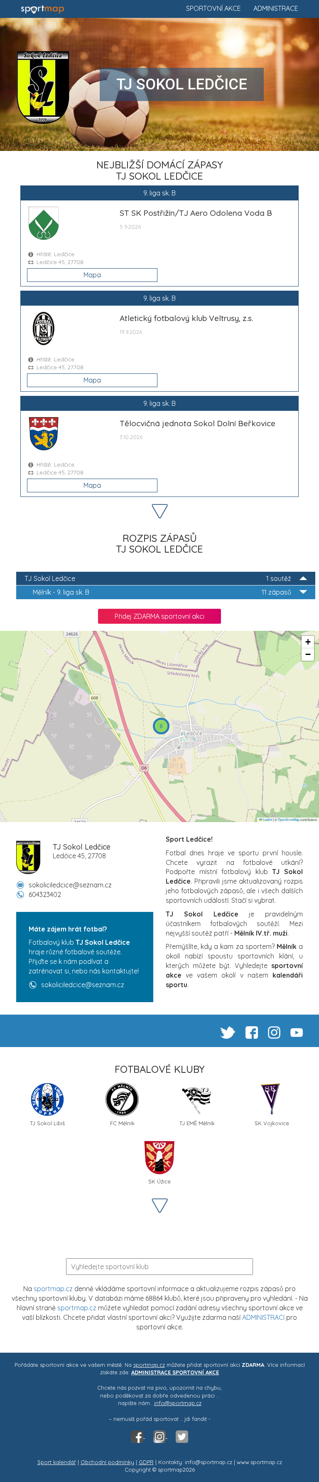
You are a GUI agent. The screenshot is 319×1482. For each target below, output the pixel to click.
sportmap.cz (53, 1288)
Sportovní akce (213, 8)
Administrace (275, 8)
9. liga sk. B (162, 592)
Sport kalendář (56, 1462)
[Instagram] (160, 1436)
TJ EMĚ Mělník (197, 1123)
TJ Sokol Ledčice (158, 578)
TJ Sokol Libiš (47, 1123)
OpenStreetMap (288, 819)
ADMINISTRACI (263, 1317)
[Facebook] (138, 1436)
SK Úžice (159, 1181)
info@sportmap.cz (177, 1403)
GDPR (146, 1462)
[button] (161, 726)
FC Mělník (122, 1123)
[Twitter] (182, 1436)
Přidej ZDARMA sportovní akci (159, 616)
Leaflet (267, 819)
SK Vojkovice (272, 1123)
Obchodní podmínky (107, 1462)
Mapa (92, 275)
